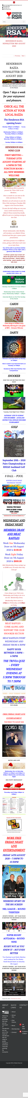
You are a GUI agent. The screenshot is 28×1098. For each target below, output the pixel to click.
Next (23, 56)
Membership (7, 9)
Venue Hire (14, 1016)
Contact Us (6, 8)
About (14, 1012)
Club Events (14, 1021)
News (19, 998)
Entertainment (14, 998)
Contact (14, 1032)
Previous (17, 56)
